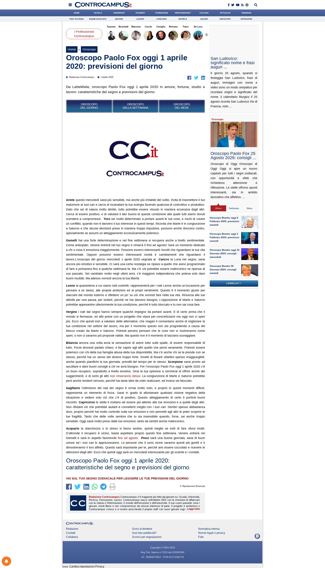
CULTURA (204, 13)
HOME (76, 13)
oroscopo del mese (182, 106)
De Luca (198, 26)
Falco (186, 26)
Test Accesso (76, 19)
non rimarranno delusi (125, 376)
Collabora (72, 537)
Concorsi (161, 19)
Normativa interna (209, 529)
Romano (173, 26)
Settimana (234, 208)
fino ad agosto (128, 438)
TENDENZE (246, 13)
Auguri (204, 19)
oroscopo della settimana (135, 106)
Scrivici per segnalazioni (146, 537)
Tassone (111, 26)
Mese (249, 208)
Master (119, 19)
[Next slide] (206, 35)
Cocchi (148, 26)
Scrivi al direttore (142, 529)
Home (72, 49)
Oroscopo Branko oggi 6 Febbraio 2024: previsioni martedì (224, 221)
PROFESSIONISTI (183, 13)
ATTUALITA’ (225, 13)
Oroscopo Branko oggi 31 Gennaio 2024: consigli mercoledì (225, 253)
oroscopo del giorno (89, 106)
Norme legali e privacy (211, 533)
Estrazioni (246, 19)
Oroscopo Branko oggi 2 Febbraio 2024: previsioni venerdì (224, 237)
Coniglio (160, 26)
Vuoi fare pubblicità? (144, 533)
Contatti (70, 533)
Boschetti (123, 26)
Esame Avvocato (97, 19)
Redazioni (72, 529)
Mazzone (136, 26)
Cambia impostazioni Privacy (86, 566)
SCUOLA (98, 13)
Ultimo (218, 208)
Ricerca (183, 19)
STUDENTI (140, 13)
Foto (201, 537)
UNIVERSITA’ (119, 13)
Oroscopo (225, 19)
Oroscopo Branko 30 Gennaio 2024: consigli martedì (223, 269)
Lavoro (140, 19)
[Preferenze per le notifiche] (6, 561)
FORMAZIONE (161, 13)
